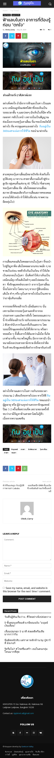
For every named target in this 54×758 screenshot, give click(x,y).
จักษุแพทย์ (14, 449)
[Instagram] (34, 732)
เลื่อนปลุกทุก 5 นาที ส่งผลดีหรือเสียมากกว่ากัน (24, 633)
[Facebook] (5, 36)
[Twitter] (12, 36)
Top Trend (14, 10)
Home (5, 10)
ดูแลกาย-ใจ (15, 15)
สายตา (6, 453)
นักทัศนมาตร (32, 449)
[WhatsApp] (24, 36)
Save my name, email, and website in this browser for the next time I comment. (27, 589)
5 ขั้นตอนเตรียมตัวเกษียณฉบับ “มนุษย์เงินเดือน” (26, 624)
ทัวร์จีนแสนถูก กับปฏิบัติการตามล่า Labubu (13, 487)
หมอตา (13, 453)
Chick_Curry (10, 30)
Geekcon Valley (27, 746)
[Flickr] (27, 732)
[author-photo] (27, 514)
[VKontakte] (40, 732)
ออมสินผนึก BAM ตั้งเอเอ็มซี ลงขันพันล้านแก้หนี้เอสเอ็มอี (39, 488)
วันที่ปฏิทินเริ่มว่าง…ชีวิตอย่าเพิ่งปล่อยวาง (27, 616)
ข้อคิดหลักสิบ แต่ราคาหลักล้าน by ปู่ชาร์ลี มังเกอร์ (27, 642)
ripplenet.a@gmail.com (23, 713)
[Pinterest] (18, 36)
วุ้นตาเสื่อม (43, 449)
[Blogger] (13, 732)
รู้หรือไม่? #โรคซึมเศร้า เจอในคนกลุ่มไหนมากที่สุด (26, 650)
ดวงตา (23, 449)
